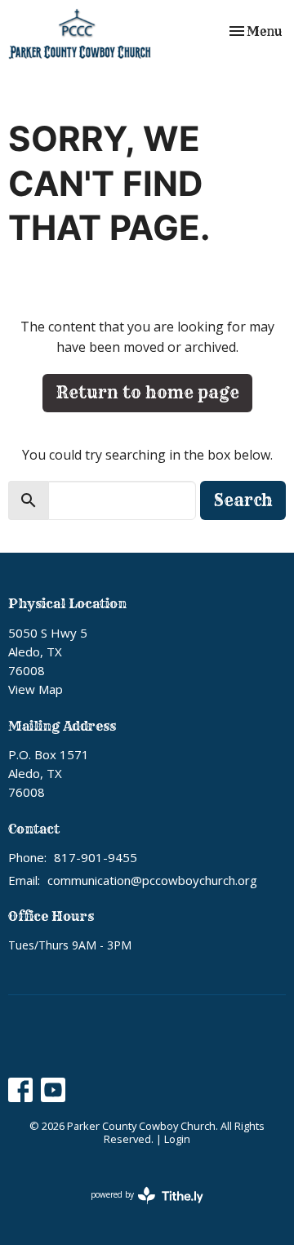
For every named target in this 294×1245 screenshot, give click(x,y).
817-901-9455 (95, 857)
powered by (138, 1208)
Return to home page (147, 392)
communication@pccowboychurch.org (152, 880)
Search (243, 500)
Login (177, 1139)
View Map (35, 689)
